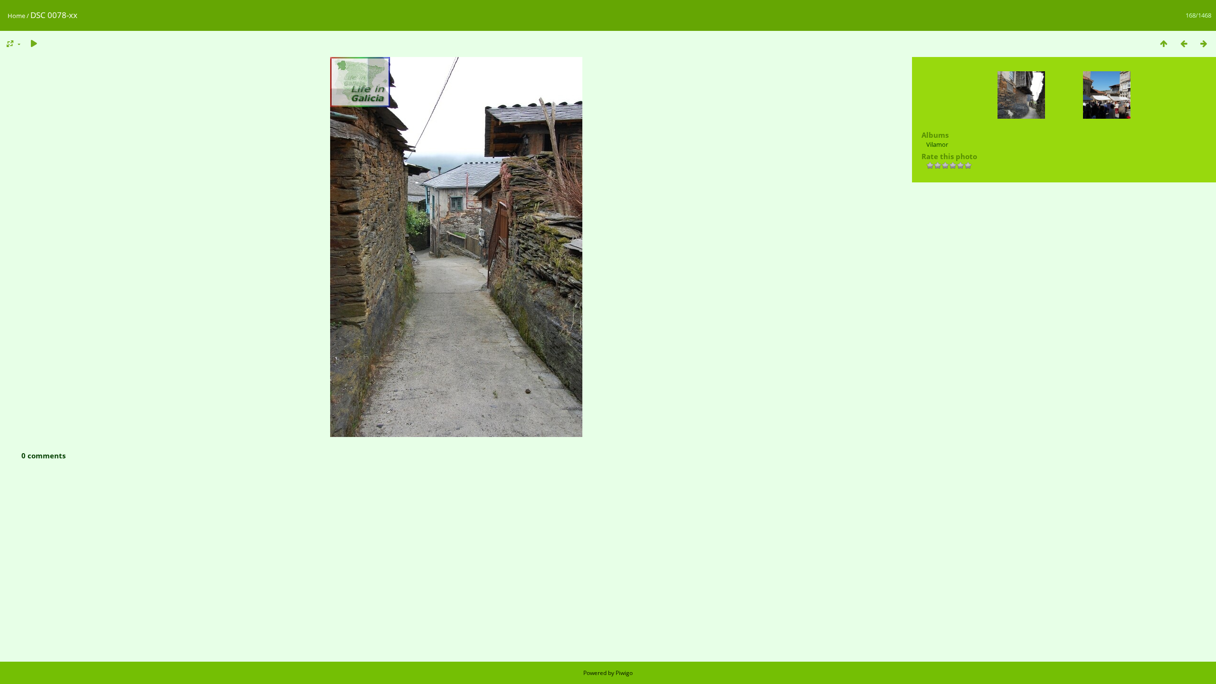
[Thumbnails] (1164, 43)
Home (16, 15)
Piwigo (624, 673)
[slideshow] (34, 43)
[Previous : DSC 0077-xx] (1184, 43)
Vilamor (937, 144)
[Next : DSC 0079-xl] (1204, 43)
